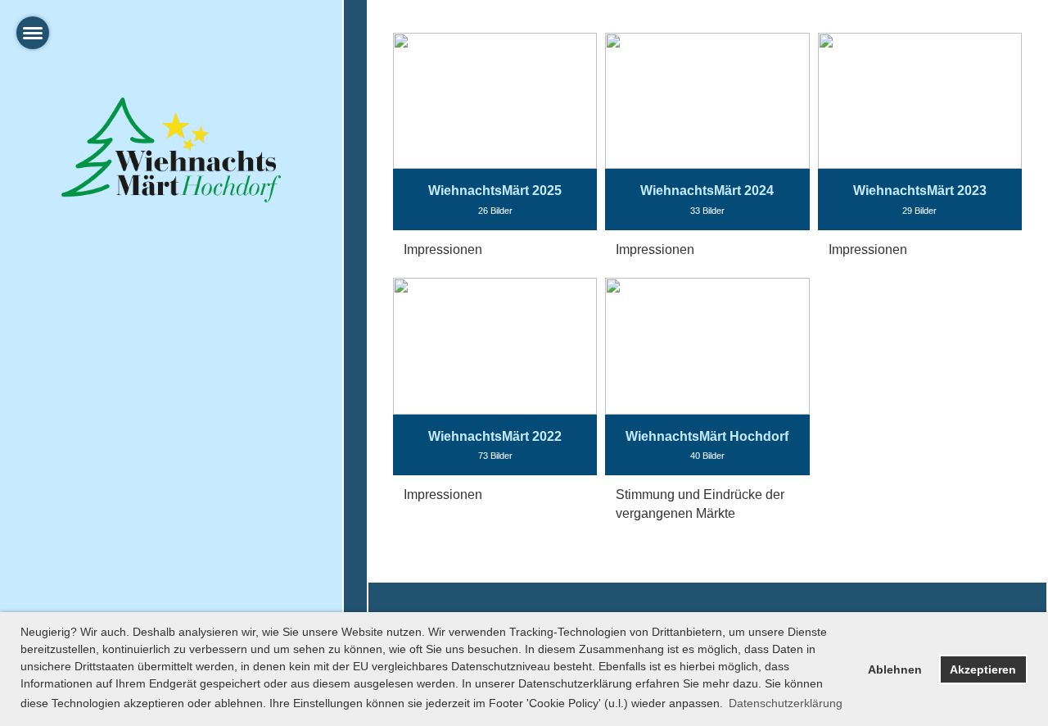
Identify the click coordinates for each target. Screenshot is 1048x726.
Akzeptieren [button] (983, 669)
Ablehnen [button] (895, 669)
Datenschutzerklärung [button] (785, 703)
